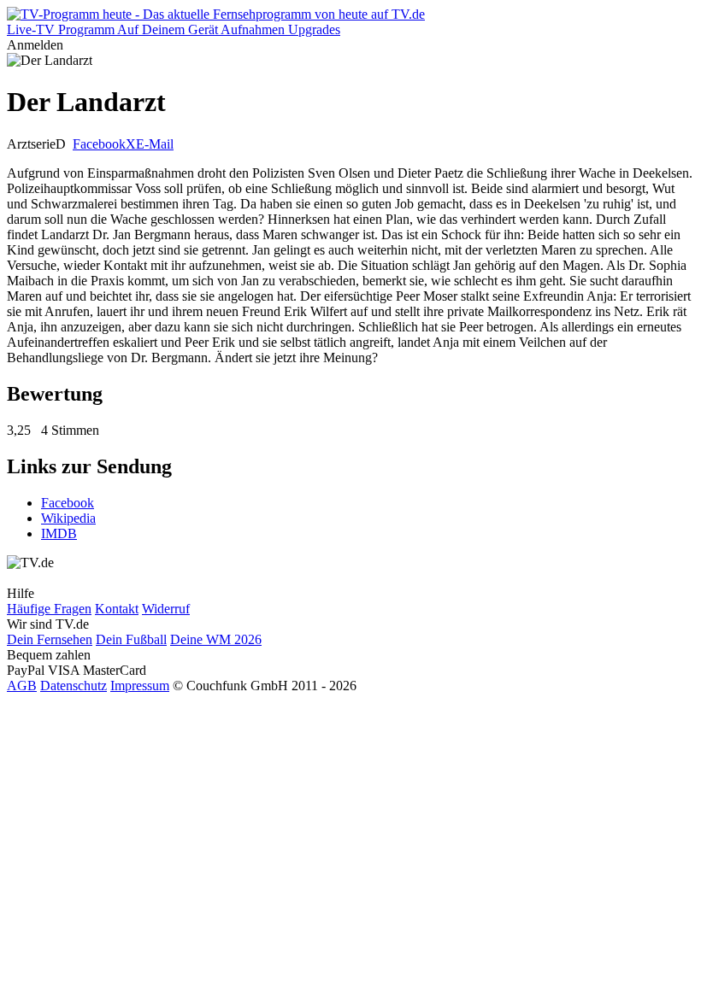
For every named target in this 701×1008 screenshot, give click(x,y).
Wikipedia (68, 518)
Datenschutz (73, 685)
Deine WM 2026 (216, 639)
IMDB (59, 533)
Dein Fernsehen (49, 639)
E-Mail (155, 144)
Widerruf (166, 608)
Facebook (99, 144)
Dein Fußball (131, 639)
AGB (22, 685)
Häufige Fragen (49, 608)
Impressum (139, 685)
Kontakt (116, 608)
